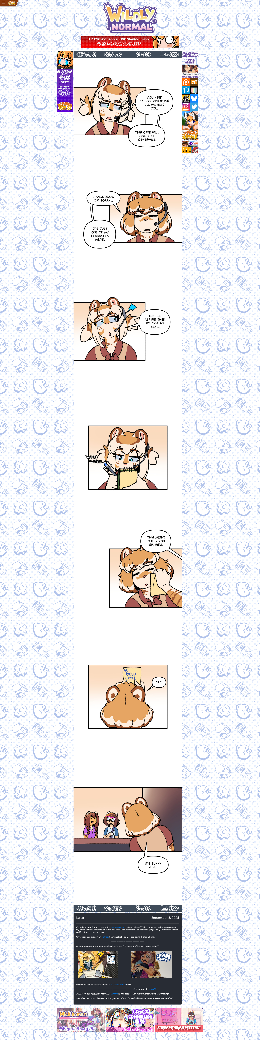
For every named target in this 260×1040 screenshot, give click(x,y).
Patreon (105, 936)
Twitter (194, 107)
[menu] (3, 3)
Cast (184, 59)
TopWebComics (118, 984)
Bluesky (194, 98)
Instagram (186, 107)
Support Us (187, 66)
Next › (141, 54)
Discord (114, 993)
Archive (185, 52)
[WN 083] (128, 903)
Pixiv (186, 90)
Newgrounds (186, 98)
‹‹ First (87, 54)
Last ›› (168, 54)
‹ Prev (114, 54)
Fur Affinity (194, 82)
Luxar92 (153, 989)
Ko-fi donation (117, 927)
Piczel (194, 90)
